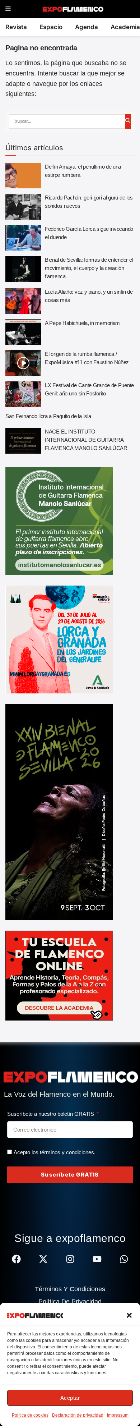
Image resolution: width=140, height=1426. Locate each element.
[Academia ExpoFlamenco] (59, 975)
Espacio (50, 27)
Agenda (86, 27)
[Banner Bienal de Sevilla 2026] (59, 811)
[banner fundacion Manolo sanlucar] (59, 520)
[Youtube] (97, 1259)
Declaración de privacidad (77, 1415)
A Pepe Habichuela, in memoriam (82, 323)
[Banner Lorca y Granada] (59, 639)
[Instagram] (70, 1259)
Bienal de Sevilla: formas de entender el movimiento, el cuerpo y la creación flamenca (89, 268)
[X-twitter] (43, 1259)
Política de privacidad (70, 1301)
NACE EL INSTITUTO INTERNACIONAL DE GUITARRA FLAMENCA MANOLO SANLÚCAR (86, 439)
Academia (125, 27)
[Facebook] (16, 1259)
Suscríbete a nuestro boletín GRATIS (51, 1114)
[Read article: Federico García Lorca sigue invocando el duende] (23, 238)
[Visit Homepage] (72, 9)
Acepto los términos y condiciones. (54, 1152)
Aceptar (70, 1398)
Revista (16, 27)
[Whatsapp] (124, 1259)
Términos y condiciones (70, 1289)
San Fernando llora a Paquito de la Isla (48, 416)
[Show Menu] (8, 9)
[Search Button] (128, 121)
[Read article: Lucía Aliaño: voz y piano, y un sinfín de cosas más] (23, 301)
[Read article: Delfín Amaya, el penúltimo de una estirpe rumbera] (23, 176)
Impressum (118, 1415)
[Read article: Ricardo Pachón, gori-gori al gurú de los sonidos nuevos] (23, 207)
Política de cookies (30, 1415)
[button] (129, 1315)
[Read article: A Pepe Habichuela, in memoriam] (23, 332)
